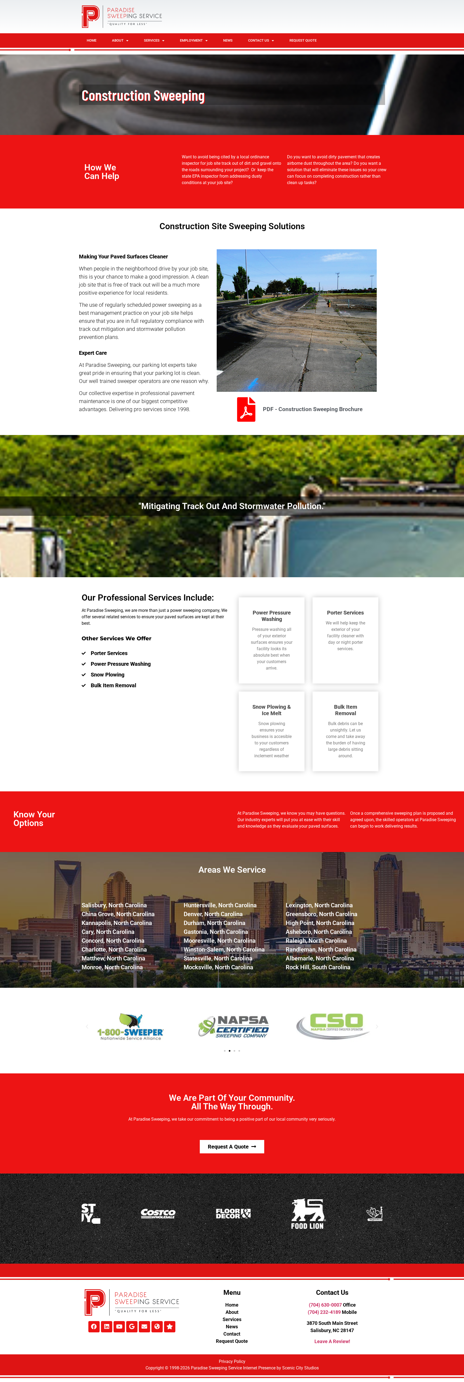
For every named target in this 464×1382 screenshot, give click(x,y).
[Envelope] (144, 1326)
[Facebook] (94, 1326)
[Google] (131, 1326)
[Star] (169, 1326)
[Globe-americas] (157, 1326)
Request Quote (303, 40)
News (228, 40)
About (118, 40)
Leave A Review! (332, 1341)
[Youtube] (119, 1326)
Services (152, 40)
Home (91, 40)
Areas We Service (232, 870)
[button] (87, 1026)
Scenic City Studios (300, 1367)
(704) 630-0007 (325, 1305)
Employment (191, 40)
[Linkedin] (106, 1326)
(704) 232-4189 (324, 1312)
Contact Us (258, 40)
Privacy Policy (232, 1361)
